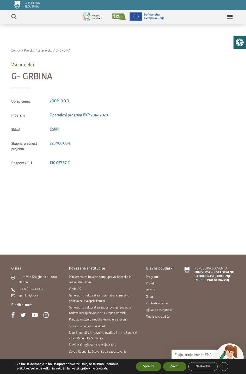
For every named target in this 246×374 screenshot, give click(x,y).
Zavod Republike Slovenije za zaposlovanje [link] (98, 351)
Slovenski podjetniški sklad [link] (87, 326)
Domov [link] (16, 50)
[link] (240, 42)
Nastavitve (203, 366)
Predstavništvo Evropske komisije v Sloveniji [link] (98, 319)
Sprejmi (148, 366)
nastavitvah (99, 368)
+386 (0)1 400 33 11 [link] (31, 289)
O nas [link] (150, 296)
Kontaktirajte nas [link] (157, 303)
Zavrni (174, 366)
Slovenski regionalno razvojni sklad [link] (92, 345)
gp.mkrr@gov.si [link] (28, 295)
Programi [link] (152, 277)
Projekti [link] (29, 50)
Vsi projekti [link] (45, 50)
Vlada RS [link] (75, 289)
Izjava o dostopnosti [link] (159, 310)
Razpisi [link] (150, 290)
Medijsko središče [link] (158, 316)
